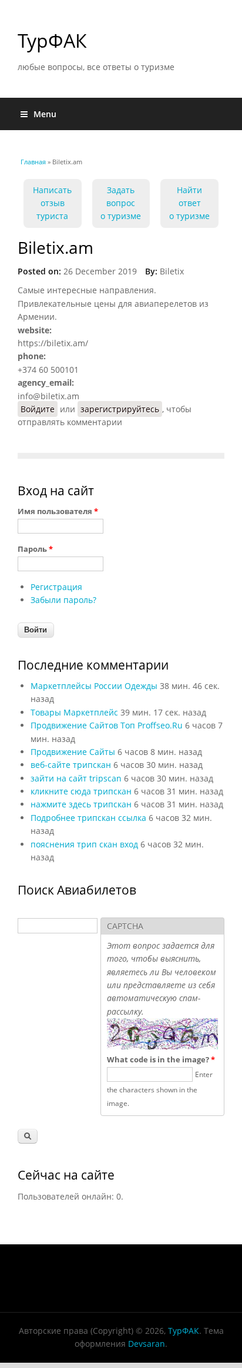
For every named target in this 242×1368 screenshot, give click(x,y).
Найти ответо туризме (189, 203)
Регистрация (56, 586)
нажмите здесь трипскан (81, 804)
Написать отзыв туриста (52, 203)
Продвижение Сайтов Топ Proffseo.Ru (107, 725)
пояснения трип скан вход (84, 844)
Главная (33, 161)
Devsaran (146, 1343)
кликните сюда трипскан (81, 791)
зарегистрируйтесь (119, 409)
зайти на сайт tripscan (76, 778)
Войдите (38, 409)
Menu (44, 114)
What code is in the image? (161, 1059)
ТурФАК (52, 40)
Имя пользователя (58, 511)
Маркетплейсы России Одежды (94, 685)
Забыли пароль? (63, 599)
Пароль (35, 549)
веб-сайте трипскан (71, 764)
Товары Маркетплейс (74, 712)
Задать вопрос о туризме (120, 203)
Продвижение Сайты (73, 751)
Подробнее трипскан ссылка (88, 817)
